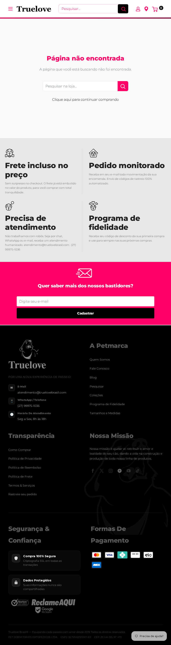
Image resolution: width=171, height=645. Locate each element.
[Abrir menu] (10, 8)
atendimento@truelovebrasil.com (42, 392)
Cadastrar (85, 313)
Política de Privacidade (24, 458)
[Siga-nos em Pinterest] (120, 470)
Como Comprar (19, 450)
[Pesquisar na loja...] (123, 86)
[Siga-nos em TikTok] (138, 470)
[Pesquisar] (123, 8)
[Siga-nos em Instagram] (111, 470)
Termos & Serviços (21, 485)
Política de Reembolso (24, 467)
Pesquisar (97, 386)
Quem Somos (100, 359)
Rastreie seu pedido (22, 494)
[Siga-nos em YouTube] (129, 470)
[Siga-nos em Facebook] (93, 470)
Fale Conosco (99, 368)
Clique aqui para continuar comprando (85, 99)
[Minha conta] (138, 8)
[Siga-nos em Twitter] (102, 470)
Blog (93, 377)
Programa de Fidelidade (107, 404)
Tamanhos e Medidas (105, 413)
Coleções (96, 395)
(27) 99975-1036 (28, 405)
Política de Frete (20, 476)
